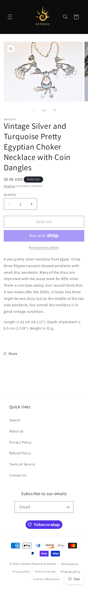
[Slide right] (55, 110)
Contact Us (17, 475)
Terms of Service (22, 464)
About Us (16, 431)
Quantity (10, 194)
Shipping (9, 186)
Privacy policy (21, 571)
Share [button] (12, 353)
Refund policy (70, 564)
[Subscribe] (67, 507)
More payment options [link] (44, 247)
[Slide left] (33, 110)
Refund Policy (20, 453)
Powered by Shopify (44, 563)
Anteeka (25, 563)
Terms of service (45, 571)
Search (14, 420)
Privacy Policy (20, 442)
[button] (9, 17)
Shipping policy (70, 571)
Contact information (46, 579)
